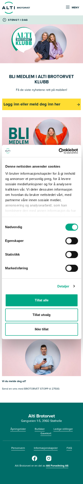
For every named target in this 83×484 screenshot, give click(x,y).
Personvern (18, 448)
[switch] (71, 240)
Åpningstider (18, 429)
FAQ (69, 448)
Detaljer (63, 286)
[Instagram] (48, 460)
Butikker (40, 429)
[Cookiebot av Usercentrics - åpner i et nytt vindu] (59, 151)
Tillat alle (41, 300)
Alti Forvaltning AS (57, 466)
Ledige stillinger (63, 429)
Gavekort (46, 433)
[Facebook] (34, 460)
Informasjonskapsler (46, 448)
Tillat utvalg (41, 315)
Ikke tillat (41, 329)
